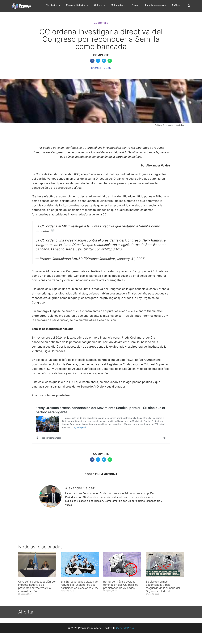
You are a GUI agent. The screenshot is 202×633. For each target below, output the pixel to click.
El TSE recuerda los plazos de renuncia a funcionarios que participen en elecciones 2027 (79, 584)
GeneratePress (125, 628)
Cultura (98, 5)
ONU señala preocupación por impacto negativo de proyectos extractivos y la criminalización (37, 586)
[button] (189, 6)
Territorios (51, 5)
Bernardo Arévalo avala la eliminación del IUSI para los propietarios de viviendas (120, 584)
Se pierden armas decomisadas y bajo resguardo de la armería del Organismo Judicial (163, 586)
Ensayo (135, 5)
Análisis (176, 5)
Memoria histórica (75, 5)
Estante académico (155, 5)
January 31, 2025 (131, 259)
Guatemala (101, 22)
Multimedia (117, 5)
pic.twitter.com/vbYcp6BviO (100, 249)
